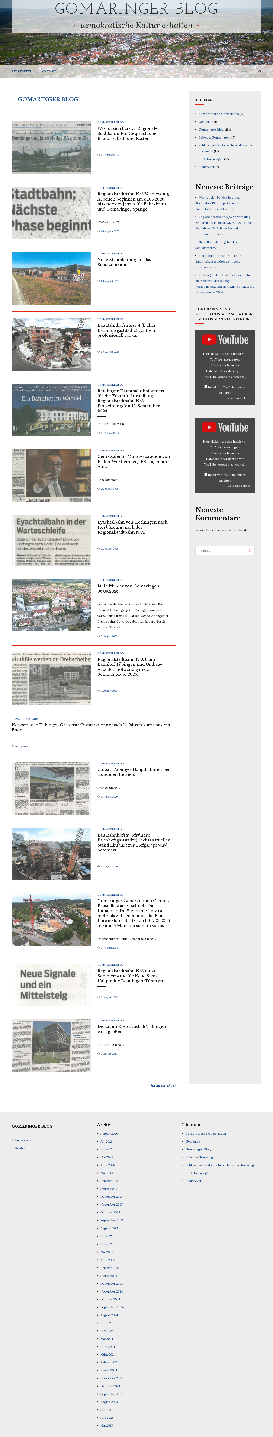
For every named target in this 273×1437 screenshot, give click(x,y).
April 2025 (107, 1260)
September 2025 (112, 1220)
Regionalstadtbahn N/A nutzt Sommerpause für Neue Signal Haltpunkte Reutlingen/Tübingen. (131, 976)
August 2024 (109, 1315)
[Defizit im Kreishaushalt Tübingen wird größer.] (51, 1045)
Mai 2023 (106, 1425)
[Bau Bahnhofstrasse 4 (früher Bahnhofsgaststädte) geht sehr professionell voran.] (51, 344)
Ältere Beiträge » (163, 1085)
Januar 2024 (108, 1370)
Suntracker (207, 167)
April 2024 (107, 1347)
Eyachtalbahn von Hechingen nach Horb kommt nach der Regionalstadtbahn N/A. (132, 527)
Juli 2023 (106, 1410)
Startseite (21, 71)
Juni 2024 (106, 1331)
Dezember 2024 (111, 1284)
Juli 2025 (106, 1236)
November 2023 (111, 1378)
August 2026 (109, 1133)
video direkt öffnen (239, 398)
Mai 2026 (106, 1157)
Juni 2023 (106, 1418)
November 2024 (111, 1291)
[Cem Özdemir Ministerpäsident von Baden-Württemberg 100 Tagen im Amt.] (51, 475)
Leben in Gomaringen (214, 137)
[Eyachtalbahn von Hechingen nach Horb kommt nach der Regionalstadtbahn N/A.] (51, 540)
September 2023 (111, 1394)
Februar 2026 (109, 1181)
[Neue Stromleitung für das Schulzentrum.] (51, 278)
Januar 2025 (108, 1276)
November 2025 (111, 1204)
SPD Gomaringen (211, 159)
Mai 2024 (106, 1339)
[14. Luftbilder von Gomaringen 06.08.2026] (51, 605)
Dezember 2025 (111, 1197)
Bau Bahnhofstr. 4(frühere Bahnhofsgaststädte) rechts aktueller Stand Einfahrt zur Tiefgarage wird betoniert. (133, 843)
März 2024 (107, 1354)
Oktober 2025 (110, 1212)
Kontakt (48, 71)
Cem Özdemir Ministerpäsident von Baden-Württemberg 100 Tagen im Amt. (133, 461)
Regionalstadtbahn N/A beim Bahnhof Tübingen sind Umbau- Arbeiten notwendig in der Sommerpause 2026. (129, 667)
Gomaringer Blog (136, 9)
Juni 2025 (106, 1244)
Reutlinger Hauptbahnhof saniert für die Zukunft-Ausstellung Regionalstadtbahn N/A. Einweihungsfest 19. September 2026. (130, 401)
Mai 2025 (106, 1252)
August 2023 (109, 1402)
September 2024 (112, 1307)
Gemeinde (206, 122)
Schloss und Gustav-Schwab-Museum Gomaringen (221, 1165)
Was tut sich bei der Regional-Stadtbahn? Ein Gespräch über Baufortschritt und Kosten (127, 133)
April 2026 (107, 1165)
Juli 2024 (106, 1323)
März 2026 (107, 1173)
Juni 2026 (106, 1149)
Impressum (23, 1140)
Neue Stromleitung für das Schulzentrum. (124, 262)
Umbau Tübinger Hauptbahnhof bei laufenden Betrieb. (133, 772)
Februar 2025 (109, 1268)
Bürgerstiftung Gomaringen (219, 114)
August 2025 (109, 1228)
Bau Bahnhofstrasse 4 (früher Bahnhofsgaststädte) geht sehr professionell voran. (127, 330)
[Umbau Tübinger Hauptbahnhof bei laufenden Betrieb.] (51, 788)
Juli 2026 (106, 1141)
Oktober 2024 (110, 1299)
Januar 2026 (108, 1189)
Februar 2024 (109, 1362)
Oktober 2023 (110, 1386)
